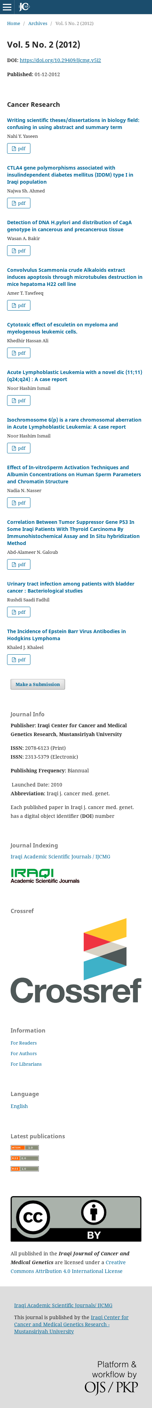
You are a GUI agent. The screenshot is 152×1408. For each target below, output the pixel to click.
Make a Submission (38, 684)
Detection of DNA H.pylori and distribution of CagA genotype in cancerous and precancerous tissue (69, 226)
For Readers (24, 1043)
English (19, 1106)
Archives (37, 23)
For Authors (24, 1053)
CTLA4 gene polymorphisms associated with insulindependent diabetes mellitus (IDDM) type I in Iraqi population (70, 174)
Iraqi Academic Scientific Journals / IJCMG (60, 856)
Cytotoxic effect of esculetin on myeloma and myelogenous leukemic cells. (62, 328)
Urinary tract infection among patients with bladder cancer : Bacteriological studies (70, 587)
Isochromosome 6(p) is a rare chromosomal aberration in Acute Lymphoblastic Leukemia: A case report (74, 423)
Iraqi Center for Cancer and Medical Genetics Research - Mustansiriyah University (71, 1324)
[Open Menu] (7, 7)
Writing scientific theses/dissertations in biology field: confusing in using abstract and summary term (73, 123)
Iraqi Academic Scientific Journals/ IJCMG (63, 1305)
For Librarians (26, 1064)
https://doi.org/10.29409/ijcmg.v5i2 (60, 60)
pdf (21, 148)
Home (13, 23)
